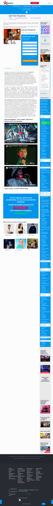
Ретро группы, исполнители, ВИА (45, 127)
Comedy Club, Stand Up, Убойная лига (45, 201)
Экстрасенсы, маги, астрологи (45, 291)
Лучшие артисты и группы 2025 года (44, 104)
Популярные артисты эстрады (21, 17)
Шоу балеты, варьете (44, 328)
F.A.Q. (10, 477)
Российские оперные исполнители (43, 139)
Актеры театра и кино (44, 197)
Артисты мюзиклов (45, 203)
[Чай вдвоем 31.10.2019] (52, 502)
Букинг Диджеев (21, 482)
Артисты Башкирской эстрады (43, 150)
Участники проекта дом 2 (45, 230)
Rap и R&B (43, 125)
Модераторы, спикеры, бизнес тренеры (44, 245)
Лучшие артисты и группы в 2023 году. (44, 110)
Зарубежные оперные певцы (44, 187)
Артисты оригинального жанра (45, 270)
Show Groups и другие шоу (44, 180)
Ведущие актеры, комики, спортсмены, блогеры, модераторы (21, 479)
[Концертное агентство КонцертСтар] (8, 3)
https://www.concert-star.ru (22, 456)
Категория (42, 345)
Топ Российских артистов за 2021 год (44, 107)
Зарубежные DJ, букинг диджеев (44, 263)
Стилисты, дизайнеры (43, 343)
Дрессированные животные (44, 274)
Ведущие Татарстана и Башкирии (45, 255)
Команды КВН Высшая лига (44, 223)
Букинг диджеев (44, 261)
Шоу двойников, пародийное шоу (44, 233)
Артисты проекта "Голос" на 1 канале (45, 165)
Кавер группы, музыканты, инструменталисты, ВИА (45, 299)
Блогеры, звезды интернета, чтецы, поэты (44, 206)
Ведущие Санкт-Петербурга (44, 252)
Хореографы (44, 333)
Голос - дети (43, 162)
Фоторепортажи (12, 478)
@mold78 (47, 44)
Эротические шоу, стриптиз (45, 331)
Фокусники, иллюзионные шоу (45, 283)
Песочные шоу (44, 280)
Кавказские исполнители (43, 143)
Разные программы (44, 340)
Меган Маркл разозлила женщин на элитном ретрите (45, 70)
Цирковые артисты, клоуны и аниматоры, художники (45, 287)
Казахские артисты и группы (45, 119)
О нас (10, 472)
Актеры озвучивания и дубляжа (45, 258)
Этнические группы (45, 319)
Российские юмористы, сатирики (45, 226)
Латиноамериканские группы (45, 312)
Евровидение (44, 338)
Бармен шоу (43, 272)
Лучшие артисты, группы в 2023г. (45, 113)
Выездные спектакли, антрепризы (43, 241)
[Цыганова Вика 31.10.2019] (1, 502)
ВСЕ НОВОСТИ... (43, 93)
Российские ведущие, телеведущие (44, 219)
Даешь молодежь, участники (45, 249)
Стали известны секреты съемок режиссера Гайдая (45, 86)
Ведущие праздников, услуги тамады (45, 215)
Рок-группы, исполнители (43, 131)
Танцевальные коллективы (43, 325)
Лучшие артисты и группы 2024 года (44, 101)
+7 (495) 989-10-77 (21, 213)
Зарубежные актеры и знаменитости (45, 190)
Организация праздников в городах (38, 477)
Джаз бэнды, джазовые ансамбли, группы (45, 304)
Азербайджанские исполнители (45, 146)
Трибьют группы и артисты (45, 184)
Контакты (38, 479)
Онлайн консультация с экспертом (20, 207)
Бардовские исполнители (43, 135)
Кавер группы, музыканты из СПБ (45, 322)
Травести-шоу (44, 335)
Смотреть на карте (28, 493)
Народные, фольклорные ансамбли (44, 308)
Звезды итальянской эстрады (44, 177)
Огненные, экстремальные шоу (45, 278)
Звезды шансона (44, 133)
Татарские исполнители (43, 157)
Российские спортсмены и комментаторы (44, 236)
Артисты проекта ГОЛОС (44, 160)
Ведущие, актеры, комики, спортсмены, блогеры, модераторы (45, 194)
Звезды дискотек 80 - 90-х (45, 173)
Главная (10, 17)
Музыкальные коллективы (43, 295)
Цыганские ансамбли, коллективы (43, 316)
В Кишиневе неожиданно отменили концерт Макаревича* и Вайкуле (45, 78)
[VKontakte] (26, 12)
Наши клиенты (12, 473)
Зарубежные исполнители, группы (45, 170)
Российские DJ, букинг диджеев (44, 266)
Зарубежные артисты (45, 167)
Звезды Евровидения (45, 337)
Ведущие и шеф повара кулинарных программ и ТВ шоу (45, 211)
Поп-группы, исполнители (36, 17)
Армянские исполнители (43, 154)
